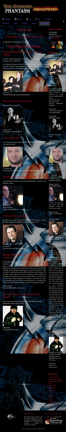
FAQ (39, 19)
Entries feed (52, 401)
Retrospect (34, 23)
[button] (63, 21)
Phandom (25, 23)
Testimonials (44, 23)
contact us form (55, 38)
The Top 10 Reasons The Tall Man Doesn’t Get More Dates (56, 381)
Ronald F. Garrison (49, 417)
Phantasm (51, 390)
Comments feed (53, 403)
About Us (20, 19)
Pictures (16, 23)
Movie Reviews (5, 23)
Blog (30, 19)
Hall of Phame (48, 19)
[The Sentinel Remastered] (32, 8)
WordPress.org (53, 406)
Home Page (7, 19)
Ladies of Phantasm (54, 377)
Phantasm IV (52, 385)
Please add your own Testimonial (24, 46)
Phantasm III (52, 388)
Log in (50, 399)
